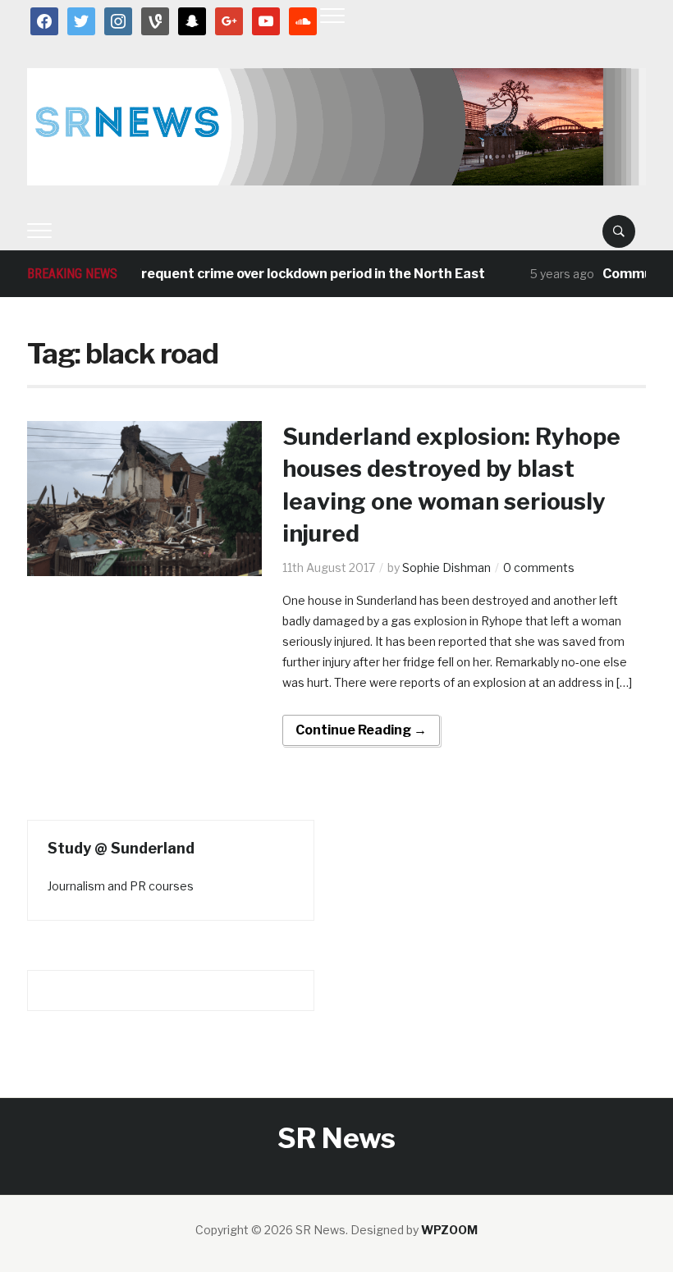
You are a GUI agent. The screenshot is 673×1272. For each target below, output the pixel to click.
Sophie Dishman (446, 567)
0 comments (539, 567)
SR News (336, 1138)
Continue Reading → (361, 730)
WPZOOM (449, 1230)
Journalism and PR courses (121, 886)
